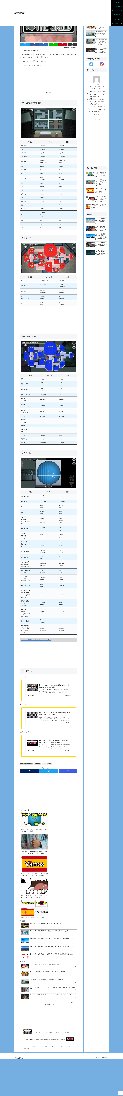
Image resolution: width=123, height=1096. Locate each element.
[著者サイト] (29, 771)
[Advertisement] (68, 13)
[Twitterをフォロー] (48, 771)
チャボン (96, 84)
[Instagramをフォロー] (68, 771)
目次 (47, 92)
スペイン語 (45, 763)
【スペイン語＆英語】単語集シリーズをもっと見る (36, 640)
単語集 (51, 763)
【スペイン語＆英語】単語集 (27, 763)
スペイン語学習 (38, 763)
